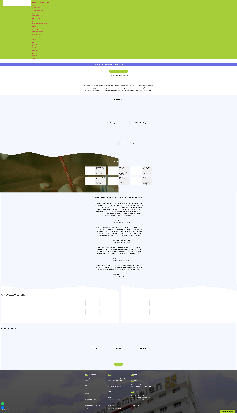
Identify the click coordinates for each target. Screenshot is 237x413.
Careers (86, 382)
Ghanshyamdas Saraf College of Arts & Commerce (118, 394)
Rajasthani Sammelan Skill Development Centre (140, 397)
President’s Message (36, 15)
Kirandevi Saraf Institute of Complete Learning (140, 399)
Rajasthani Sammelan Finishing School (138, 393)
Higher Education (134, 380)
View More (118, 364)
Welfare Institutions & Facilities (90, 399)
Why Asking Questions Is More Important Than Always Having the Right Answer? (123, 170)
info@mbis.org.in (96, 405)
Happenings (34, 44)
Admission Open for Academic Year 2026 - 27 (57, 64)
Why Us (33, 5)
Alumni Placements (36, 40)
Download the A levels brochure (118, 71)
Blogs (33, 42)
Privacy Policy (133, 406)
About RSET (34, 4)
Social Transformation (89, 378)
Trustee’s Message (36, 16)
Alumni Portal (35, 50)
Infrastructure (35, 8)
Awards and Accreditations (37, 24)
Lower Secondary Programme (38, 32)
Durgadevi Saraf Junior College (114, 399)
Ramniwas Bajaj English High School (115, 380)
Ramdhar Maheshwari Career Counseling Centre (94, 395)
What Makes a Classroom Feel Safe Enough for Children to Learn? (100, 170)
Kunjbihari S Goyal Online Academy (138, 376)
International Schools (112, 383)
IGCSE (94, 88)
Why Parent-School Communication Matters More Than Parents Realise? (146, 180)
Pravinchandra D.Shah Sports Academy (92, 401)
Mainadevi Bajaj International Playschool (116, 388)
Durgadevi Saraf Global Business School (139, 384)
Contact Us (34, 55)
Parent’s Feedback (36, 53)
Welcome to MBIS (35, 0)
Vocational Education (135, 391)
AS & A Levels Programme (37, 36)
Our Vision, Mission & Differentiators (39, 10)
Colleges (109, 391)
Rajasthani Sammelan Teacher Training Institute (140, 395)
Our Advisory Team (36, 20)
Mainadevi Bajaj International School (115, 386)
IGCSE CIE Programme (37, 34)
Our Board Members (36, 7)
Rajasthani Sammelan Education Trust (92, 374)
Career (33, 58)
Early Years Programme (37, 29)
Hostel (86, 385)
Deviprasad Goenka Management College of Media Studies (141, 387)
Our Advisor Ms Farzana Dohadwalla (39, 23)
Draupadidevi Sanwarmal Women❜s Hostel (93, 388)
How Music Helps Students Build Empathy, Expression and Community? (147, 170)
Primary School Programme (37, 31)
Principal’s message (36, 18)
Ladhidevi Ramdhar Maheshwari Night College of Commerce (117, 396)
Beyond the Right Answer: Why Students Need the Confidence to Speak (100, 180)
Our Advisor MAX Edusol (37, 21)
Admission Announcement (227, 411)
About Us (86, 376)
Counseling (87, 393)
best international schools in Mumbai (111, 85)
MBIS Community (35, 48)
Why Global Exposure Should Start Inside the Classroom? (123, 179)
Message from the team (37, 12)
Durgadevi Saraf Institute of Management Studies (140, 382)
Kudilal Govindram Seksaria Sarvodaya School (117, 376)
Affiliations (34, 26)
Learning (34, 28)
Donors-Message (35, 13)
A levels (121, 91)
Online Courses (134, 374)
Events (33, 45)
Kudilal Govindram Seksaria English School (116, 378)
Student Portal (35, 52)
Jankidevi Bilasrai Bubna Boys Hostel (92, 389)
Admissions (34, 37)
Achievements (35, 47)
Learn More (94, 123)
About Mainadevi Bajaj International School (40, 2)
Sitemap (138, 406)
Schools (109, 374)
